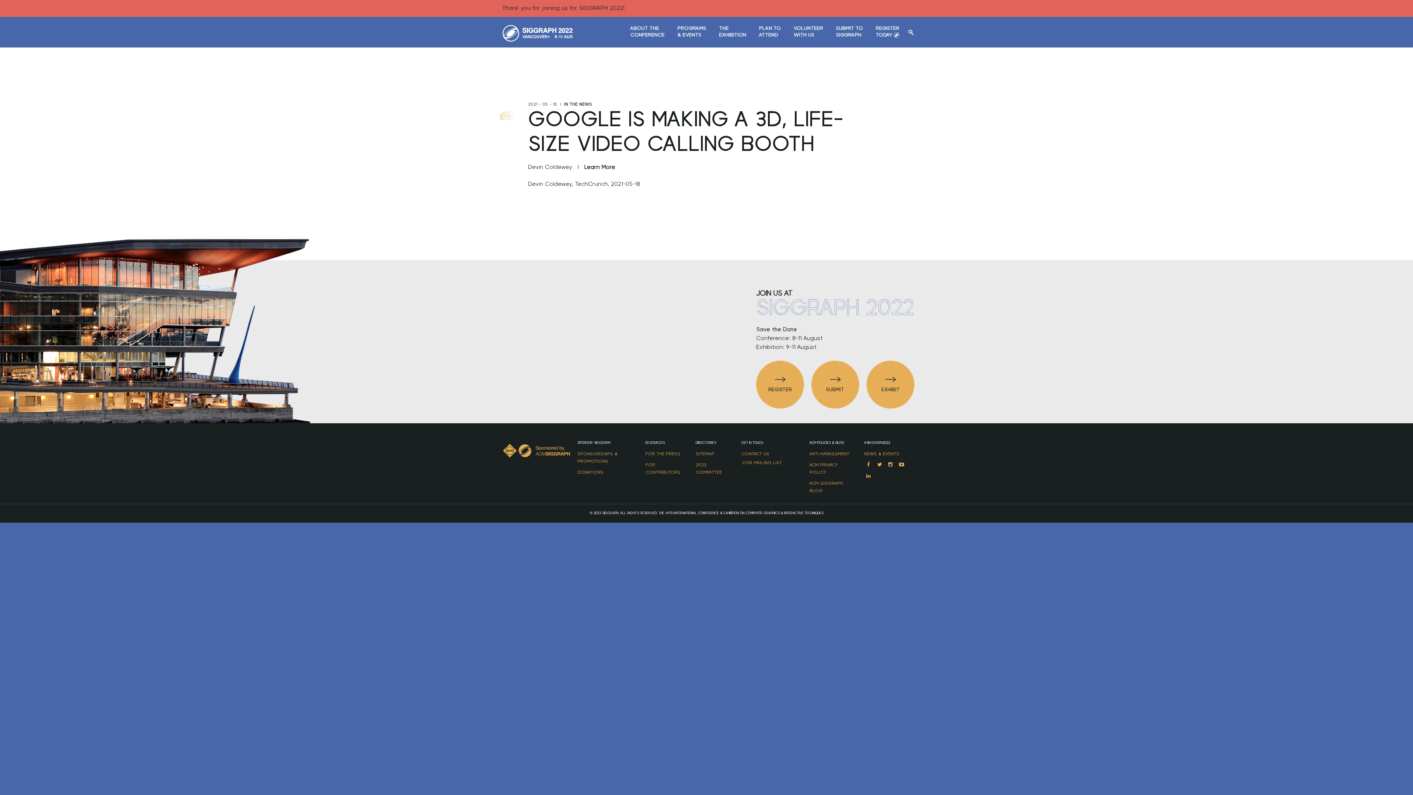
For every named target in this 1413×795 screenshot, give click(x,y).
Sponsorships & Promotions (597, 457)
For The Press (662, 454)
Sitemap (705, 454)
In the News (578, 104)
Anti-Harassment (829, 454)
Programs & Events (691, 32)
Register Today (887, 32)
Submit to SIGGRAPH (849, 32)
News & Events (881, 454)
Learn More (599, 167)
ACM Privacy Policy (824, 468)
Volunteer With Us (808, 32)
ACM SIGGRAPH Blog (826, 487)
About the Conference (647, 32)
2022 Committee (709, 468)
